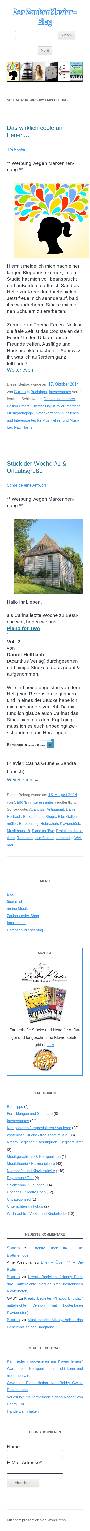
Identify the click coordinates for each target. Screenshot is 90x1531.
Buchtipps (39, 392)
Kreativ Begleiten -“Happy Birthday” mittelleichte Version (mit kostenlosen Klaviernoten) (45, 1284)
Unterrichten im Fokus (25, 1206)
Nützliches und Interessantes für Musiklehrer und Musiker (43, 420)
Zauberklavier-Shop (23, 916)
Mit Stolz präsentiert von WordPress (36, 1520)
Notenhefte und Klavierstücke (31, 1171)
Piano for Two (43, 831)
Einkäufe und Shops (39, 816)
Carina (20, 391)
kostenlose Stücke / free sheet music (37, 1135)
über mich (15, 901)
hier (51, 1044)
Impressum (16, 923)
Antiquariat (55, 809)
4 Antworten (16, 149)
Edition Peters (18, 406)
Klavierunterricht (66, 406)
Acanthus (37, 809)
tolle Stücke (44, 838)
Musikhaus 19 (18, 831)
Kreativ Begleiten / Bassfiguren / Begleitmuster (45, 1142)
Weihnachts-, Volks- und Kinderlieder (37, 1213)
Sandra (20, 802)
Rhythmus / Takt (20, 1178)
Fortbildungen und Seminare (30, 1113)
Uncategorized (19, 1199)
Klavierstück (70, 823)
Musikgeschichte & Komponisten (34, 1156)
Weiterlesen (23, 370)
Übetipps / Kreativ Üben (26, 1192)
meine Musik (17, 908)
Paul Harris (23, 427)
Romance (25, 838)
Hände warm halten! (23, 1411)
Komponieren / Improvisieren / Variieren (39, 1128)
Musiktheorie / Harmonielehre (31, 1163)
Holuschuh (49, 823)
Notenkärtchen (48, 413)
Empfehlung (41, 406)
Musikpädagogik (20, 413)
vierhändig (64, 838)
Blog (10, 894)
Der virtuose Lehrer (59, 399)
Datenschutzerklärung (25, 930)
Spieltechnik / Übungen (25, 1185)
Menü (45, 50)
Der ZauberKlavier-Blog (45, 16)
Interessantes (60, 392)
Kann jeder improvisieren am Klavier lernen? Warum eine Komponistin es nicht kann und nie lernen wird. (45, 1368)
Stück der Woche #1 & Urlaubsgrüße (36, 467)
